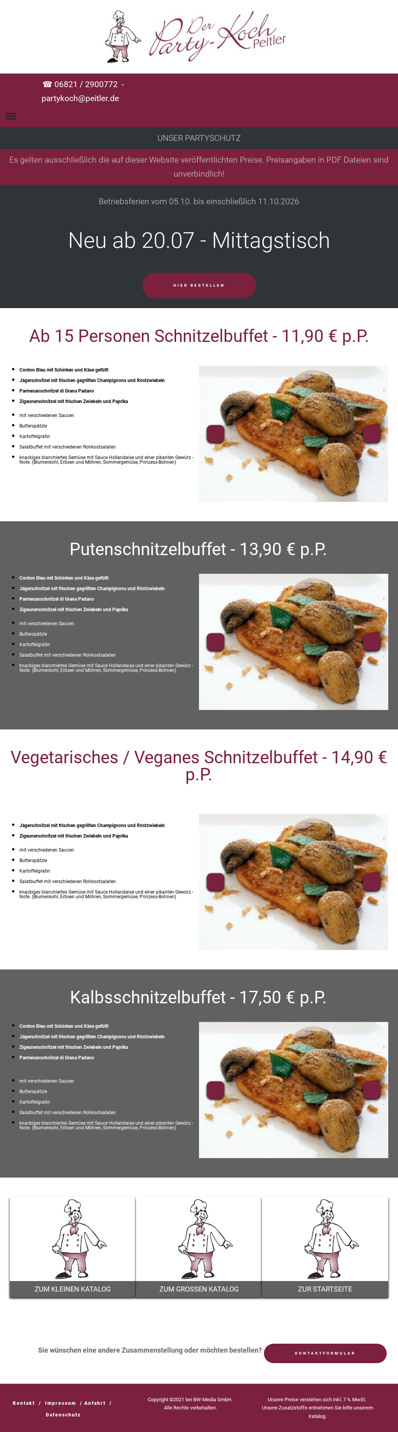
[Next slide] (372, 433)
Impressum (60, 1403)
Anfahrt (95, 1403)
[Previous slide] (215, 433)
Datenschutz (63, 1415)
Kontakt (24, 1403)
